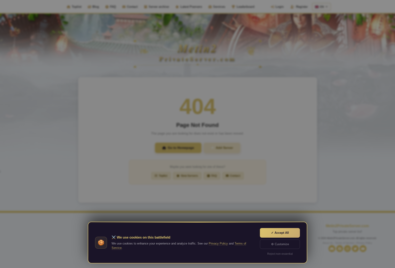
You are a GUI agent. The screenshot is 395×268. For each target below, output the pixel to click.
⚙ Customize (280, 244)
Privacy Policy (218, 243)
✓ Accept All (280, 232)
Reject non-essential (280, 253)
